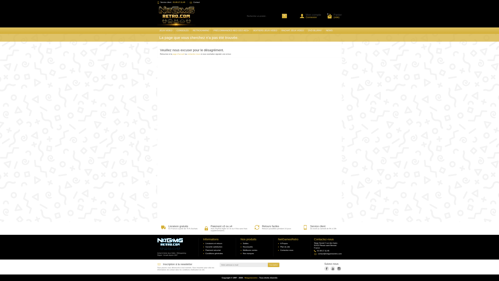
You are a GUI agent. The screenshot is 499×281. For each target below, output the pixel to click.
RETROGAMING (201, 30)
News (329, 30)
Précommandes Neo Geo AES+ (231, 30)
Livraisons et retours (213, 243)
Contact (196, 2)
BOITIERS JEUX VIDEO (265, 30)
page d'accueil (178, 54)
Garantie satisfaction (213, 247)
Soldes (245, 243)
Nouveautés (248, 247)
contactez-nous (194, 54)
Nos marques (248, 253)
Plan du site (285, 247)
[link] (326, 268)
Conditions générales (214, 253)
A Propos (284, 243)
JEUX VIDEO (165, 30)
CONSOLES (183, 30)
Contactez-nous (286, 250)
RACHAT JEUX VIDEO (292, 30)
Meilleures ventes (250, 250)
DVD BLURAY (315, 30)
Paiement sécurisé (213, 250)
